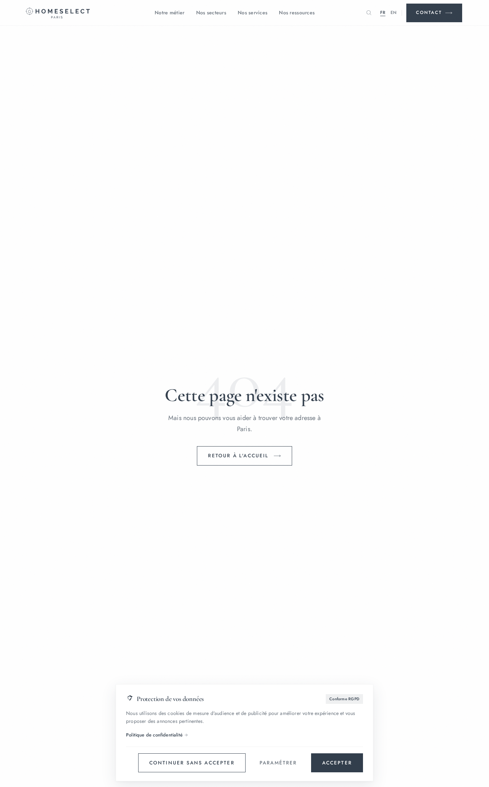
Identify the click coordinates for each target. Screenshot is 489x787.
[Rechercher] (368, 12)
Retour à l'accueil (238, 455)
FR (382, 12)
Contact (429, 12)
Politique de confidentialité (154, 734)
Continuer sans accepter (191, 762)
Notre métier (169, 12)
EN (394, 12)
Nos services (252, 12)
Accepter (337, 762)
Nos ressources (297, 12)
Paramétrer (278, 762)
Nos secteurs (211, 12)
